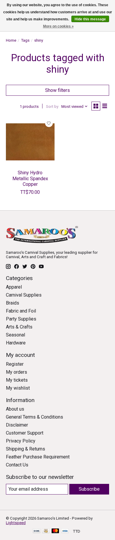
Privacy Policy (20, 441)
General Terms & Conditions (34, 417)
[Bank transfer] (36, 531)
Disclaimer (17, 425)
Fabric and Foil (21, 311)
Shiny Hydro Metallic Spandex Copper (30, 178)
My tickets (17, 380)
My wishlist (18, 388)
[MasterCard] (55, 531)
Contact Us (17, 465)
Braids (12, 303)
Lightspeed (16, 523)
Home (11, 40)
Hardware (16, 343)
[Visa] (65, 531)
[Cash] (46, 531)
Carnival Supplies (24, 295)
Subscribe (89, 489)
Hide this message (90, 19)
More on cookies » (58, 26)
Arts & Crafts (19, 327)
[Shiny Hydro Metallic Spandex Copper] (30, 142)
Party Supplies (21, 319)
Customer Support (24, 433)
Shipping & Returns (25, 449)
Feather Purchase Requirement (38, 457)
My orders (16, 372)
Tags (25, 40)
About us (15, 409)
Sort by (52, 106)
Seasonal (15, 335)
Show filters (57, 90)
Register (15, 364)
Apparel (14, 287)
